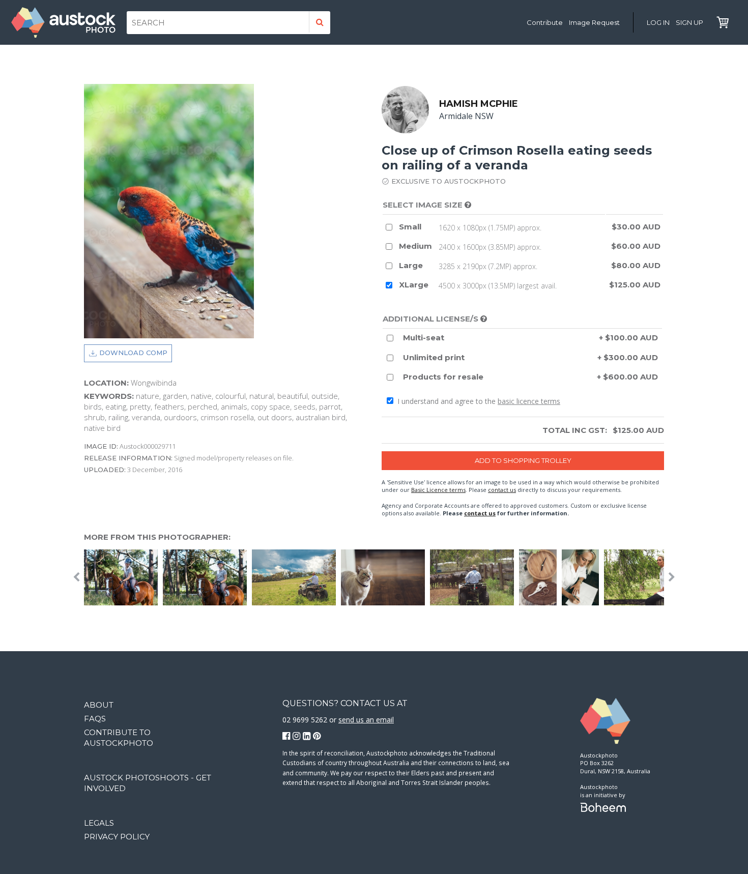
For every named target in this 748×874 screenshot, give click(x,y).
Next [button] (672, 577)
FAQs (95, 718)
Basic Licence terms (438, 489)
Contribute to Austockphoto (118, 737)
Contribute (545, 22)
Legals (99, 823)
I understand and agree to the (477, 401)
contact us (502, 489)
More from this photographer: (157, 537)
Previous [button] (76, 577)
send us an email (366, 719)
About (98, 705)
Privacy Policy (117, 836)
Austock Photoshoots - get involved (147, 783)
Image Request (594, 22)
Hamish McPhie (478, 103)
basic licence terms (529, 401)
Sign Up (689, 22)
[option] (296, 577)
